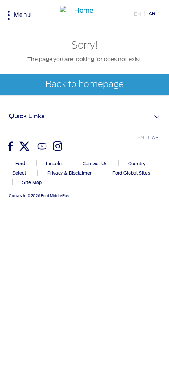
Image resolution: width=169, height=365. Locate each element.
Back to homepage (85, 84)
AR (152, 13)
